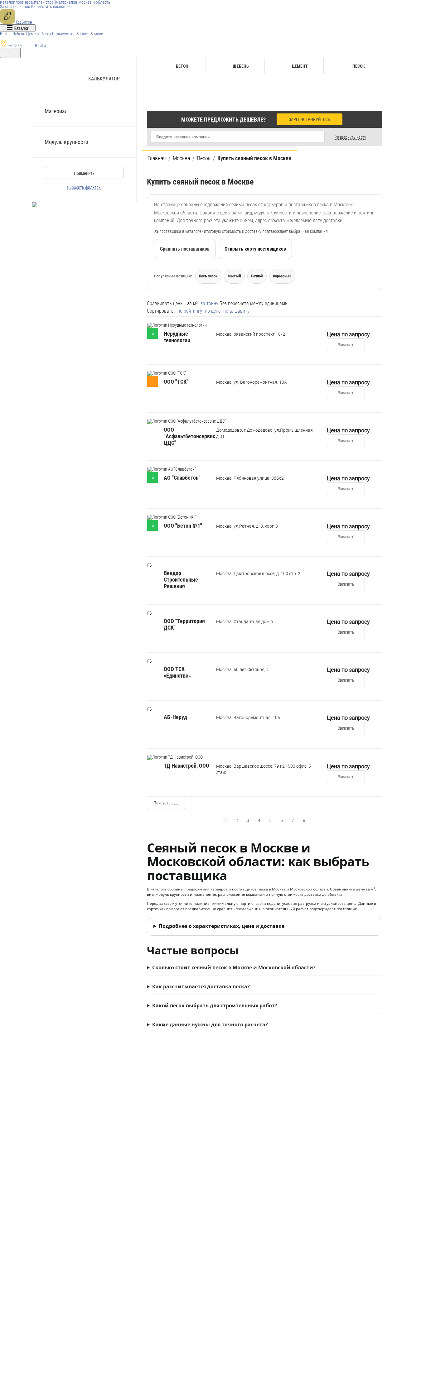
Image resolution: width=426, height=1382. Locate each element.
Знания (83, 33)
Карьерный (282, 276)
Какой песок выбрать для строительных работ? (214, 1005)
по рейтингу (189, 311)
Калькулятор (63, 33)
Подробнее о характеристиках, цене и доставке (221, 926)
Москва (15, 45)
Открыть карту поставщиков (255, 249)
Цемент (33, 33)
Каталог (20, 28)
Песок (46, 33)
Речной (257, 276)
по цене (212, 311)
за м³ (192, 303)
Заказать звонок (15, 6)
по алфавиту (236, 311)
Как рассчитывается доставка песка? (201, 986)
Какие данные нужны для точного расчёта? (210, 1024)
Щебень (18, 33)
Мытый (234, 276)
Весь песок (208, 276)
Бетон (5, 33)
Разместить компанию (51, 6)
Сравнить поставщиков (185, 249)
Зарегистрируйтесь (309, 119)
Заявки (96, 33)
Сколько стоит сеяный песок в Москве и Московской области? (234, 967)
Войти (40, 45)
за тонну (209, 303)
